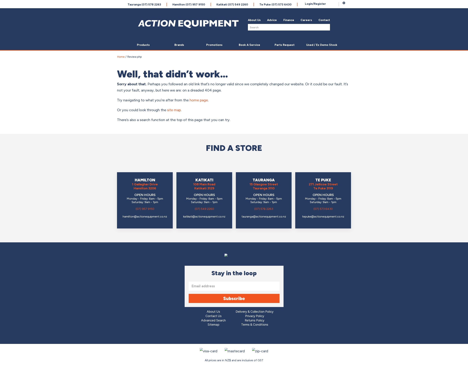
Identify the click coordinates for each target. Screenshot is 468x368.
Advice (272, 20)
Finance (288, 20)
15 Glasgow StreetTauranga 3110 (264, 186)
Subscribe (234, 298)
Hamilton (188, 4)
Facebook (224, 335)
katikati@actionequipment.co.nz (204, 216)
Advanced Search (213, 320)
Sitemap (213, 324)
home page (199, 100)
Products (143, 45)
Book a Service (249, 45)
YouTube (244, 335)
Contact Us (213, 316)
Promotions (214, 45)
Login (315, 3)
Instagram (234, 335)
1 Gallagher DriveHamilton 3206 (145, 186)
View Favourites (335, 4)
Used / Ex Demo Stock (321, 45)
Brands (179, 45)
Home (121, 56)
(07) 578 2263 (263, 209)
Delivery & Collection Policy (254, 311)
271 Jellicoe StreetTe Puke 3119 (323, 186)
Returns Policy (254, 320)
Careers (306, 20)
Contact (324, 20)
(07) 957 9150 (145, 209)
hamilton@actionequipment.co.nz (145, 216)
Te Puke (275, 4)
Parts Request (285, 45)
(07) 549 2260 (204, 209)
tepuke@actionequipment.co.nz (323, 216)
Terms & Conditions (254, 324)
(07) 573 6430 (323, 209)
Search (326, 27)
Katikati (232, 4)
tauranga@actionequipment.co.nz (263, 216)
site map (174, 110)
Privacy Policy (254, 316)
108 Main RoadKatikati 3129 (204, 186)
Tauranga (144, 4)
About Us (254, 20)
